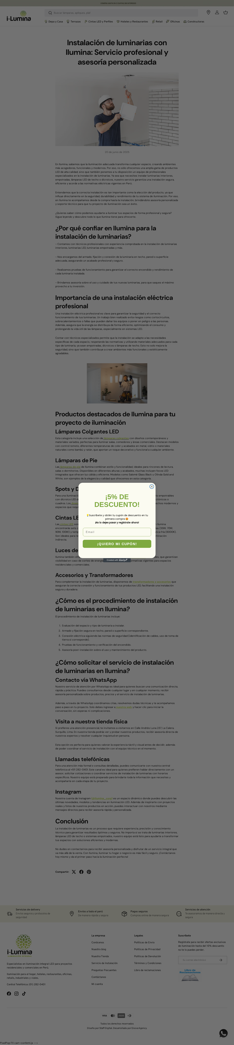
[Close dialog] (152, 486)
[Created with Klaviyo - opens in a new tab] (117, 560)
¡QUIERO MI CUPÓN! (117, 544)
